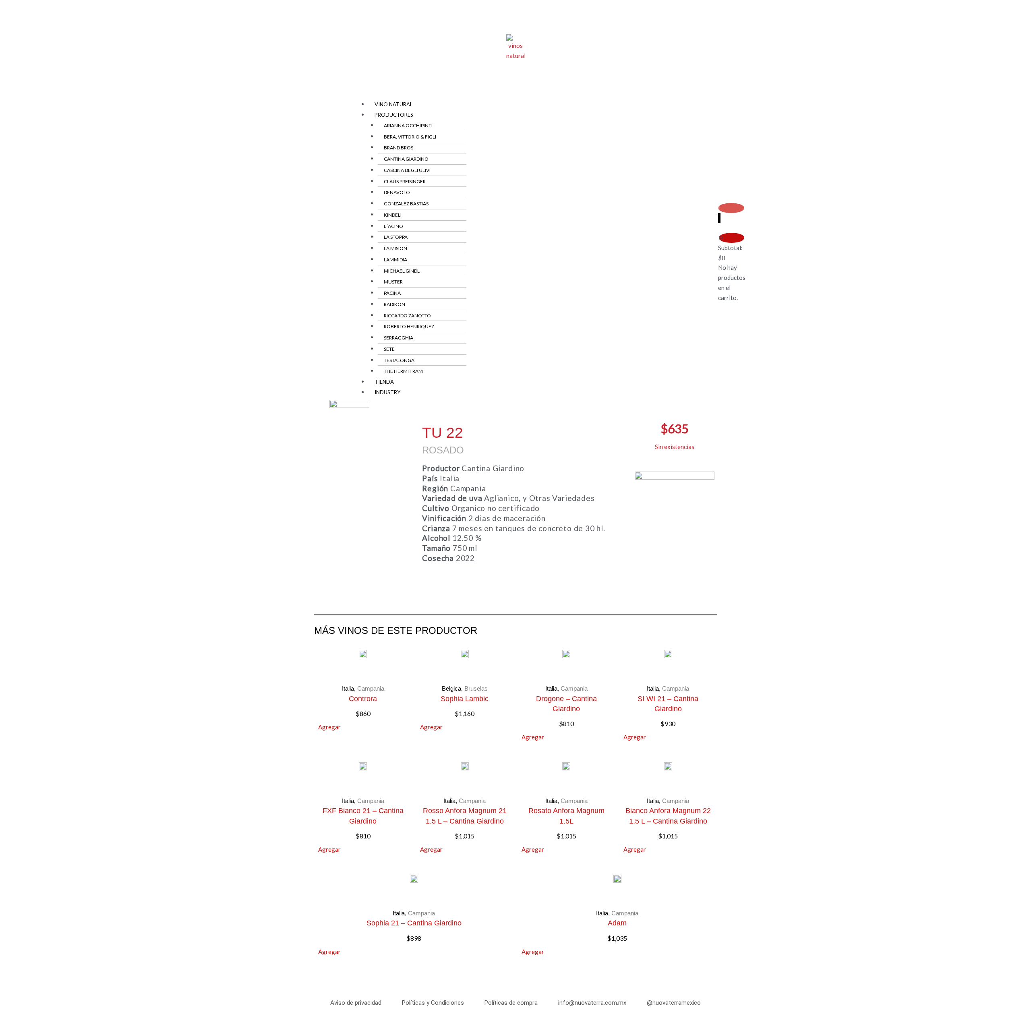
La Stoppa (396, 237)
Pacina (392, 293)
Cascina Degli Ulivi (407, 170)
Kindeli (393, 215)
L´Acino (393, 226)
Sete (389, 349)
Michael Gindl (402, 271)
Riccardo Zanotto (407, 315)
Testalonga (399, 360)
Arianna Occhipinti (408, 125)
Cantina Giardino (406, 159)
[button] (512, 94)
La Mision (395, 248)
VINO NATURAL (393, 104)
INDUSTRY (387, 392)
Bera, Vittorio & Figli (410, 137)
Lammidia (395, 260)
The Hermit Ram (403, 371)
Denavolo (397, 192)
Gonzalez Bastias (406, 204)
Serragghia (398, 338)
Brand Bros (398, 148)
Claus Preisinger (405, 181)
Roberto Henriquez (409, 326)
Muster (393, 282)
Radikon (394, 304)
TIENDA (384, 382)
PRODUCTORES (394, 115)
